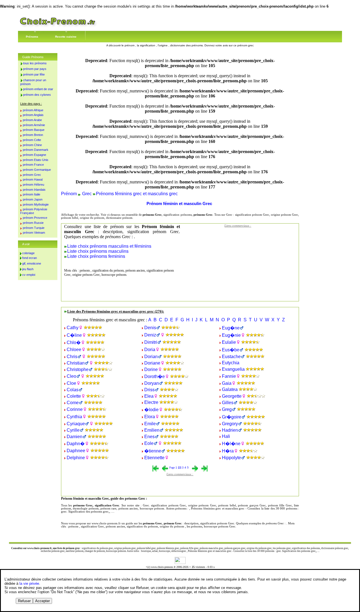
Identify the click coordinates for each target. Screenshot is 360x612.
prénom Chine (32, 145)
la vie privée (29, 583)
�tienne (152, 451)
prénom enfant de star (38, 89)
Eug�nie (231, 335)
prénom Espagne (34, 154)
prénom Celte (32, 140)
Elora (149, 416)
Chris (72, 356)
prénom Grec (32, 174)
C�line (74, 335)
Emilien (151, 430)
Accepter (42, 601)
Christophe (78, 369)
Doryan (151, 383)
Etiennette (154, 457)
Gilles (227, 402)
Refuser (24, 601)
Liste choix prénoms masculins (98, 251)
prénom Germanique (37, 169)
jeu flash (27, 269)
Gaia (226, 383)
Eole (149, 443)
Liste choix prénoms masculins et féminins (109, 246)
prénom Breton (33, 134)
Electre (151, 402)
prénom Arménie (34, 125)
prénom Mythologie (36, 204)
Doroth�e (154, 376)
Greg (227, 409)
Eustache (231, 356)
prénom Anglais (33, 115)
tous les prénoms (35, 63)
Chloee (74, 349)
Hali (226, 436)
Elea (149, 396)
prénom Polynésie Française (33, 211)
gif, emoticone (31, 263)
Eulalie (229, 342)
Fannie (229, 376)
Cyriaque (76, 423)
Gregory (230, 423)
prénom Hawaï (33, 179)
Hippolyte (231, 457)
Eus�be (230, 349)
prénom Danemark (35, 149)
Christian (76, 363)
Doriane (152, 363)
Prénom (69, 193)
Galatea (230, 389)
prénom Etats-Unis (35, 159)
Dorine (151, 369)
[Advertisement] (238, 265)
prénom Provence (35, 217)
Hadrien (230, 430)
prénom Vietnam (34, 232)
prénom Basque (33, 129)
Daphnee (76, 450)
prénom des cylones (37, 94)
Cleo (71, 376)
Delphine (76, 457)
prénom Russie (33, 222)
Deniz (150, 335)
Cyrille (73, 430)
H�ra (228, 451)
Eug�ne (231, 328)
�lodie (151, 409)
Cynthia (74, 416)
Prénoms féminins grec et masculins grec (137, 193)
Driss (149, 389)
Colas (72, 389)
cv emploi (28, 274)
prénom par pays (34, 68)
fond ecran (29, 258)
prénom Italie (31, 194)
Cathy (72, 327)
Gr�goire (231, 417)
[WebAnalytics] (180, 562)
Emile (150, 423)
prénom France (33, 164)
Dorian (151, 356)
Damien (74, 436)
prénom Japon (32, 199)
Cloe (71, 383)
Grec (87, 193)
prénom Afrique (33, 110)
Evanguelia (233, 369)
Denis (150, 327)
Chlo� (74, 342)
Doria (149, 349)
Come (73, 402)
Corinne (75, 409)
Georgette (232, 396)
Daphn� (76, 443)
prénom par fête (34, 74)
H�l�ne (231, 443)
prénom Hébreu (33, 184)
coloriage (28, 253)
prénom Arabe (32, 120)
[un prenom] (57, 26)
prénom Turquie (33, 227)
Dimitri (150, 342)
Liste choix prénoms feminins (96, 256)
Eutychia (230, 362)
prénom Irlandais (34, 189)
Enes (149, 436)
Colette (74, 396)
